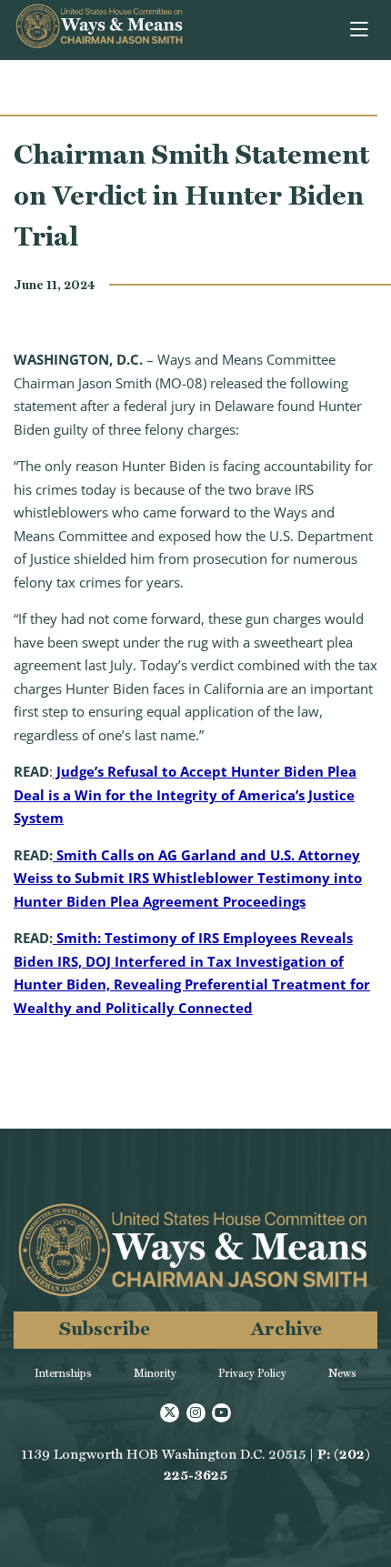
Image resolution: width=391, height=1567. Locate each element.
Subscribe (104, 1328)
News (342, 1373)
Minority (155, 1373)
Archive (286, 1328)
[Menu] (360, 30)
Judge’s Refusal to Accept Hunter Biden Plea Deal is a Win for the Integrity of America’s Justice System (185, 794)
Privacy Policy (252, 1373)
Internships (63, 1373)
